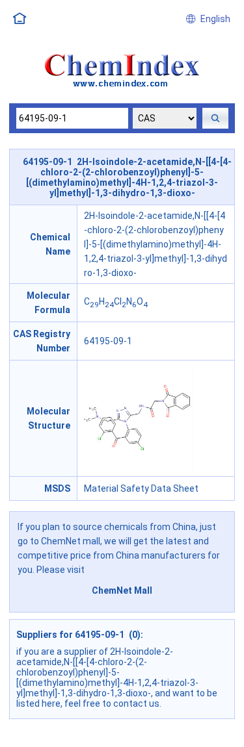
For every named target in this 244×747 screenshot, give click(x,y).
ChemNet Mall (122, 590)
